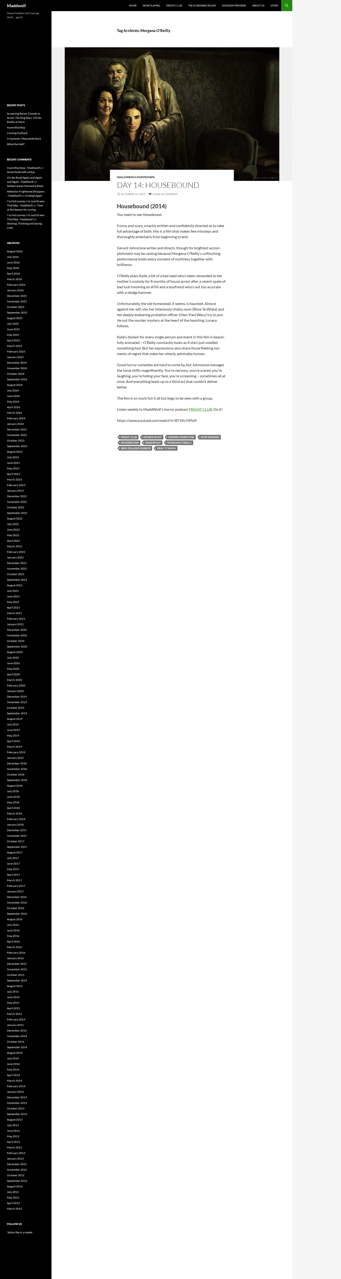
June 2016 (13, 930)
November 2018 (17, 769)
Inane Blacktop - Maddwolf (23, 168)
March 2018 (14, 813)
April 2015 (13, 1008)
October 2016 (15, 908)
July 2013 (13, 1125)
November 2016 (17, 902)
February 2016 (16, 952)
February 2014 (16, 1086)
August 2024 (15, 385)
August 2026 (15, 251)
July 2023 (13, 457)
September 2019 (17, 713)
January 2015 (15, 1025)
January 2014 (15, 1091)
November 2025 (17, 301)
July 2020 (13, 657)
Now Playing (151, 5)
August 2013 (15, 1119)
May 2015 (13, 1002)
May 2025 (13, 335)
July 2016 (13, 924)
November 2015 (17, 969)
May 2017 (13, 869)
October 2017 (15, 841)
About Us (258, 5)
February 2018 (16, 819)
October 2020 (15, 641)
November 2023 (17, 435)
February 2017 (16, 886)
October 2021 (15, 574)
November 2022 (17, 501)
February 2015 (16, 1019)
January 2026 (15, 290)
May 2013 (13, 1136)
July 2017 (13, 858)
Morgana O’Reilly (179, 442)
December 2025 (17, 296)
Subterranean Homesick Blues (25, 186)
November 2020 (17, 635)
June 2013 (13, 1130)
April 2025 (13, 340)
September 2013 (17, 1114)
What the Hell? (16, 144)
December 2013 (17, 1097)
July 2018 (13, 791)
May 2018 (13, 802)
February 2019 (16, 752)
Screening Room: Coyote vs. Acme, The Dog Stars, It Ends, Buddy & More (24, 118)
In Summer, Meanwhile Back (24, 138)
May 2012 (13, 1197)
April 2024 (13, 407)
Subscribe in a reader (20, 1232)
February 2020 (16, 685)
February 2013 (16, 1153)
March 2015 (14, 1014)
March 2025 (14, 346)
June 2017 (13, 863)
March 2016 (14, 947)
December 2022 (17, 496)
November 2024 (17, 368)
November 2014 (17, 1036)
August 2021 (15, 585)
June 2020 (13, 663)
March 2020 (14, 680)
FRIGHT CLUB (200, 409)
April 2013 (13, 1142)
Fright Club (174, 5)
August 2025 (15, 318)
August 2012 (15, 1186)
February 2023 (16, 485)
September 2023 (17, 446)
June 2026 (13, 262)
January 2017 (15, 891)
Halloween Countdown (135, 177)
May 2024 (13, 401)
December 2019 (17, 696)
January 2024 (15, 424)
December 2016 (17, 897)
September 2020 (17, 646)
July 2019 (13, 724)
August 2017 (15, 852)
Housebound (130, 442)
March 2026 (14, 279)
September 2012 (17, 1181)
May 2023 (13, 468)
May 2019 (13, 735)
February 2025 (16, 351)
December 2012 (17, 1164)
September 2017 (17, 847)
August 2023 (15, 451)
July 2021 (13, 591)
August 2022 (15, 518)
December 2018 (17, 763)
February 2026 (16, 284)
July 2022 (13, 524)
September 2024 (17, 379)
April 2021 (13, 607)
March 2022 (14, 546)
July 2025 (13, 323)
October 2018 (15, 774)
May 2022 (13, 535)
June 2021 (13, 596)
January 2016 (15, 958)
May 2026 (13, 268)
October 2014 (15, 1041)
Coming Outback (17, 133)
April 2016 (13, 941)
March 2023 (14, 479)
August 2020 (15, 652)
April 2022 (13, 540)
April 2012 (13, 1203)
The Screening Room (202, 5)
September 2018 (17, 780)
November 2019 (17, 702)
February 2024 (16, 418)
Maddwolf (16, 5)
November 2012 (17, 1169)
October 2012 (15, 1175)
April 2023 (13, 474)
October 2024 (15, 373)
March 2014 (14, 1080)
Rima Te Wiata (166, 448)
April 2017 (13, 874)
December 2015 (17, 963)
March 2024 (14, 412)
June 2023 (13, 463)
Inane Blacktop (16, 127)
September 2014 (17, 1047)
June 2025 (13, 329)
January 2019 (15, 758)
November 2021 (17, 568)
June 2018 (13, 796)
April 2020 (13, 674)
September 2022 (17, 513)
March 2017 (14, 880)
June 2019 (13, 730)
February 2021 (16, 618)
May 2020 (13, 668)
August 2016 (15, 919)
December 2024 (17, 362)
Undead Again (33, 195)
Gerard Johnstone (181, 437)
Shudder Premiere (234, 5)
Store (274, 5)
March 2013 (14, 1147)
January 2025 (15, 357)
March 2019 (14, 746)
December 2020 (17, 629)
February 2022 (16, 552)
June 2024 (13, 396)
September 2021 (17, 579)
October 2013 (15, 1108)
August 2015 (15, 986)
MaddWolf (153, 442)
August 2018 (15, 785)
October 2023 (15, 440)
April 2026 (13, 273)
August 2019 (15, 719)
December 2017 (17, 830)
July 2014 (13, 1058)
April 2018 (13, 808)
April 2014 (13, 1075)
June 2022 (13, 529)
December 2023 (17, 429)
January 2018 (15, 824)
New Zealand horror (136, 448)
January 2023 (15, 490)
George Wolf (152, 437)
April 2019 (13, 741)
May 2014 (13, 1069)
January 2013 (15, 1158)
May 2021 (13, 602)
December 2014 (17, 1030)
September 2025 (17, 312)
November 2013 (17, 1103)
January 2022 (15, 557)
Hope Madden (210, 437)
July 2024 (13, 390)
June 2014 (13, 1064)
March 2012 (14, 1208)
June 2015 (13, 997)
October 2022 (15, 507)
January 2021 (15, 624)
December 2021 (17, 563)
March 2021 (14, 613)
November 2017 (17, 835)
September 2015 (17, 980)
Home (133, 5)
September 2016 (17, 913)
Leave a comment (165, 194)
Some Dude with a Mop (21, 172)
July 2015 (13, 991)
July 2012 (13, 1192)
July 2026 (13, 257)
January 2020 (15, 691)
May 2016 (13, 936)
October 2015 (15, 975)
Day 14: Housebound (158, 185)
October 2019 (15, 707)
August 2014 (15, 1053)
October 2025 (15, 307)
